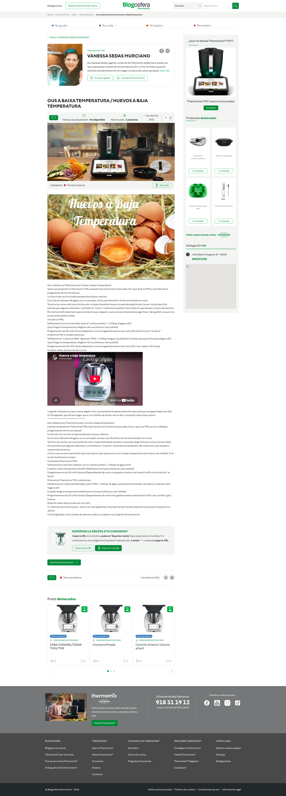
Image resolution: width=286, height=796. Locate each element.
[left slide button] (50, 671)
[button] (188, 6)
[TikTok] (237, 703)
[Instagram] (227, 703)
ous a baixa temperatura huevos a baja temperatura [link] (119, 15)
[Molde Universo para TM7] (197, 190)
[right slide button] (172, 671)
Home (50, 15)
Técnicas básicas (58, 636)
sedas (74, 15)
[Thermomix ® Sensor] (223, 190)
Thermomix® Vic (62, 15)
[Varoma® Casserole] (223, 140)
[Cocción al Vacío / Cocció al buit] (154, 622)
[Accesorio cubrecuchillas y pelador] (197, 140)
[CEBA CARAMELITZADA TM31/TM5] (68, 622)
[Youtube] (217, 703)
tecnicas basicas (86, 15)
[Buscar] (235, 6)
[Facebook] (206, 703)
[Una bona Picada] (111, 622)
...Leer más (164, 70)
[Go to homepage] (136, 5)
